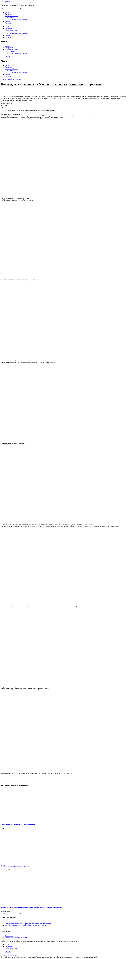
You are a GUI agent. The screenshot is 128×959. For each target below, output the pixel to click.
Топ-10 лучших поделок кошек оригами (15, 866)
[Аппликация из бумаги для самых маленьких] (5, 781)
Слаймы (7, 21)
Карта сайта (9, 936)
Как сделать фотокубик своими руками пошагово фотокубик (25, 925)
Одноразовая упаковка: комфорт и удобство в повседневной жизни (28, 924)
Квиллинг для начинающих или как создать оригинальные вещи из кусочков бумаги (31, 907)
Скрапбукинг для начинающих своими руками (18, 824)
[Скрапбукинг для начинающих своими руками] (12, 781)
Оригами (12, 17)
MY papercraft (5, 2)
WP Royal (13, 955)
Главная (7, 12)
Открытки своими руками (18, 19)
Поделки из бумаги (11, 16)
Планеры (8, 23)
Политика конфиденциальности (16, 938)
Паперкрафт (9, 14)
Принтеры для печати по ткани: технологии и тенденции (24, 922)
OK (95, 957)
